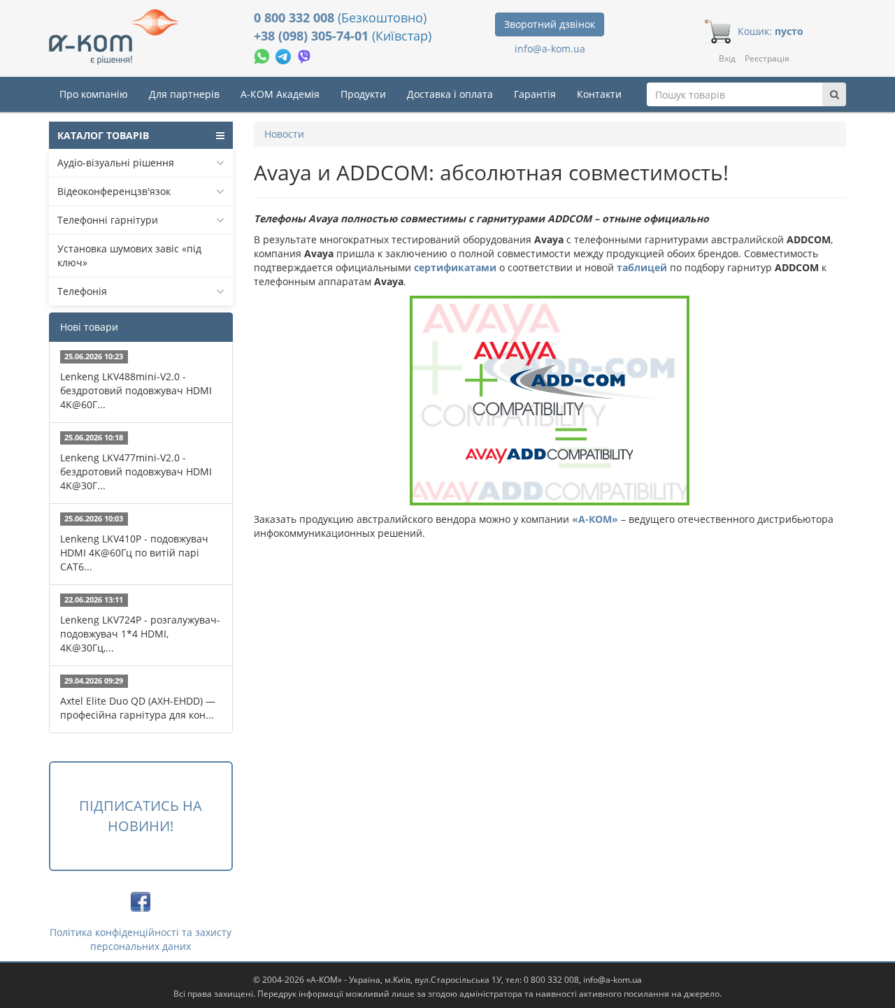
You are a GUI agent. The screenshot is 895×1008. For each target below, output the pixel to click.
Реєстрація (767, 58)
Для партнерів (184, 94)
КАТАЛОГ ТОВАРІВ (103, 135)
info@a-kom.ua (550, 48)
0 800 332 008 (296, 17)
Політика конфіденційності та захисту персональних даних (140, 939)
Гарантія (535, 94)
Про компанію (93, 94)
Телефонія (82, 291)
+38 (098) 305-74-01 (313, 35)
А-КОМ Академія (280, 94)
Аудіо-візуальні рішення (115, 162)
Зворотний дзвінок (549, 24)
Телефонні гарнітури (107, 219)
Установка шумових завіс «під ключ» (129, 255)
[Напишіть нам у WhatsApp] (263, 55)
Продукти (363, 94)
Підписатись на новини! (140, 815)
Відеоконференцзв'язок (114, 191)
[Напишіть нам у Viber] (304, 55)
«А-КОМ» (595, 519)
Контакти (599, 94)
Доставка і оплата (450, 94)
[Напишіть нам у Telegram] (284, 55)
